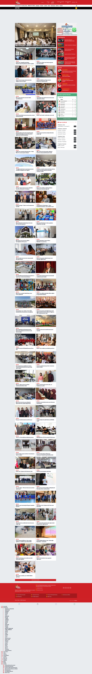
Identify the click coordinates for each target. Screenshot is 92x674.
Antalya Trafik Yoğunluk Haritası (52, 594)
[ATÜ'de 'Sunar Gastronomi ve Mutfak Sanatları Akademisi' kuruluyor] (25, 179)
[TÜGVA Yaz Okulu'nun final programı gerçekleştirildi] (46, 54)
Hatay (6, 645)
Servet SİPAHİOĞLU (66, 79)
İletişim (18, 600)
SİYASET (41, 5)
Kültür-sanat (7, 639)
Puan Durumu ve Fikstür (66, 594)
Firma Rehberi (6, 655)
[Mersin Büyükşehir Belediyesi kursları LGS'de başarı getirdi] (25, 214)
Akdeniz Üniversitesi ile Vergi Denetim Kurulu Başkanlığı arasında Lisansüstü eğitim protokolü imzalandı (24, 134)
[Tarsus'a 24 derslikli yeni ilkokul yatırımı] (25, 429)
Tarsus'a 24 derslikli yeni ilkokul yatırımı (25, 437)
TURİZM (61, 5)
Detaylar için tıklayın (67, 118)
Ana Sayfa (5, 606)
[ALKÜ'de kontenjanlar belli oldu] (46, 463)
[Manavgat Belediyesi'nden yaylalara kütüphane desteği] (46, 214)
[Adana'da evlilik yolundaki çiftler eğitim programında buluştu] (46, 285)
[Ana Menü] (76, 6)
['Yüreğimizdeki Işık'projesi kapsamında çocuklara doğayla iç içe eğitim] (25, 160)
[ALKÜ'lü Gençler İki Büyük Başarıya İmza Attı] (25, 340)
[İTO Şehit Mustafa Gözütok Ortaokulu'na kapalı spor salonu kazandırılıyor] (25, 267)
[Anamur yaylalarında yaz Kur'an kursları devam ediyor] (46, 357)
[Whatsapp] (68, 588)
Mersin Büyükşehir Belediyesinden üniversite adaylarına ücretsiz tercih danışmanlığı (24, 330)
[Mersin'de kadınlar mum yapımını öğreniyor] (46, 549)
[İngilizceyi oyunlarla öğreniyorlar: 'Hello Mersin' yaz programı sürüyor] (25, 143)
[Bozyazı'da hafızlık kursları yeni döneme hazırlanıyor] (46, 394)
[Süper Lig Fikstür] (75, 122)
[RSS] (70, 588)
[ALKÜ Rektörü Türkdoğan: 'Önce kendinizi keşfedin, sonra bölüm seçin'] (46, 197)
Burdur (6, 644)
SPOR (49, 5)
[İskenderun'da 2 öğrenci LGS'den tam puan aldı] (46, 497)
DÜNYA (6, 632)
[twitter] (37, 604)
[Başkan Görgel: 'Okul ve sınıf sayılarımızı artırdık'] (25, 197)
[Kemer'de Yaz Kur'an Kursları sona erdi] (46, 107)
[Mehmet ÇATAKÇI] (60, 75)
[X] (65, 588)
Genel (6, 633)
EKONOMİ (53, 5)
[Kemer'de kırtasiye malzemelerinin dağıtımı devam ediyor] (25, 71)
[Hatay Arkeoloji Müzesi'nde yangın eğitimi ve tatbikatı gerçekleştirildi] (25, 532)
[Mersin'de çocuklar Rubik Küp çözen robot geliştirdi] (25, 285)
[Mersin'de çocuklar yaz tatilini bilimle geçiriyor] (25, 567)
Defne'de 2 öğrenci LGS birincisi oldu (24, 471)
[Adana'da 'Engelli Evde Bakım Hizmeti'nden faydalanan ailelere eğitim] (25, 54)
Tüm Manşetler (19, 596)
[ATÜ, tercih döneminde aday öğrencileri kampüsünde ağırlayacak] (46, 514)
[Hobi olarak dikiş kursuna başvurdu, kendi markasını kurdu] (25, 107)
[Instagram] (67, 588)
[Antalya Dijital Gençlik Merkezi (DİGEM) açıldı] (46, 411)
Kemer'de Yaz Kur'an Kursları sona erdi (45, 115)
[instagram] (56, 604)
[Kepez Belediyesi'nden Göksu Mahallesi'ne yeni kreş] (46, 232)
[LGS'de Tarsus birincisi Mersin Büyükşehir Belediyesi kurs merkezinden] (46, 479)
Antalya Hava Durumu (35, 594)
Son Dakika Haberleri (35, 596)
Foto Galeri (5, 651)
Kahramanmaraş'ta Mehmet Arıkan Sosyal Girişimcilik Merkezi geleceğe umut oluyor (24, 367)
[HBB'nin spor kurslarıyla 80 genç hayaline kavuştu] (25, 497)
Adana (6, 643)
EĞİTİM (57, 5)
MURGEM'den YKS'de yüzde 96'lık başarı (46, 437)
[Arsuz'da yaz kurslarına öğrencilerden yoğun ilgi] (46, 124)
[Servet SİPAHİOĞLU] (60, 80)
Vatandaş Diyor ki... (65, 90)
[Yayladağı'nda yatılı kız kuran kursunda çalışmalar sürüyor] (46, 89)
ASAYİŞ (45, 5)
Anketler (5, 660)
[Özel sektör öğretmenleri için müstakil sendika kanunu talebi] (46, 267)
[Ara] (76, 2)
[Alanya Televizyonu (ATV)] (18, 2)
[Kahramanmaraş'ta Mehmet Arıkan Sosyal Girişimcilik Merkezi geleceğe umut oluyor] (25, 357)
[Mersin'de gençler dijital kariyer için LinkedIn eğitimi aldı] (46, 250)
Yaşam (6, 635)
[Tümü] (75, 67)
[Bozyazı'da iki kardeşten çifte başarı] (25, 411)
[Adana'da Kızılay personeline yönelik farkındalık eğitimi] (25, 549)
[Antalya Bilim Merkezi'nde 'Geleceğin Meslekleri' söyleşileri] (46, 532)
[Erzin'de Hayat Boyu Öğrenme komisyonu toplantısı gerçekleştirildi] (46, 445)
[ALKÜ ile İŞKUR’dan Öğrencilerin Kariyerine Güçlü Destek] (46, 71)
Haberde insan (8, 638)
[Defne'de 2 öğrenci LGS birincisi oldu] (25, 463)
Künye (16, 600)
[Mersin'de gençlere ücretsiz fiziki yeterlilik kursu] (25, 89)
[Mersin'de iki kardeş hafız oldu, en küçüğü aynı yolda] (46, 376)
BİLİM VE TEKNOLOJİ (9, 628)
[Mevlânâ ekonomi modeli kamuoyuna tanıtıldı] (46, 321)
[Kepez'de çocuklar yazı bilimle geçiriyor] (46, 340)
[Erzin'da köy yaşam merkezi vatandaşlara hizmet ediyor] (25, 445)
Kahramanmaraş (8, 650)
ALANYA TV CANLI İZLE (21, 5)
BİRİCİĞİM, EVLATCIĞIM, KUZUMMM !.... (68, 86)
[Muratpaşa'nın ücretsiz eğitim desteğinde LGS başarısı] (25, 232)
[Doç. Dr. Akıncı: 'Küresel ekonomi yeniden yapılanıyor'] (25, 479)
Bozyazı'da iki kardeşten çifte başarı (24, 419)
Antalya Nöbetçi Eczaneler (21, 594)
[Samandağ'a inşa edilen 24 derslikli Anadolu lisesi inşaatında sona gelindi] (25, 302)
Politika (6, 634)
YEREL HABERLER (8, 629)
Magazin (6, 640)
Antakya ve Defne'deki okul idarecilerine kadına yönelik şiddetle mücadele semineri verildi (46, 170)
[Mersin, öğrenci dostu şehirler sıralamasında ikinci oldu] (25, 376)
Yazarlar (5, 654)
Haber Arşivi (49, 596)
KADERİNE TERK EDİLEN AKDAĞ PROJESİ (67, 81)
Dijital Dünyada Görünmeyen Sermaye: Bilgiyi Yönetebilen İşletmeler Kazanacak (69, 72)
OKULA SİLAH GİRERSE (66, 76)
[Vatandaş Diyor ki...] (60, 89)
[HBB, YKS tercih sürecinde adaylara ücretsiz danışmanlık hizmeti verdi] (46, 143)
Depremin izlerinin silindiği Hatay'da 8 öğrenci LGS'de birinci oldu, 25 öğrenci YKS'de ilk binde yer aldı (45, 312)
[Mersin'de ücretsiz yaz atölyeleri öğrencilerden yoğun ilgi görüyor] (25, 394)
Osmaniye (7, 649)
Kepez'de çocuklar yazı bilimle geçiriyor (45, 348)
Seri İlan (4, 656)
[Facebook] (63, 588)
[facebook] (19, 604)
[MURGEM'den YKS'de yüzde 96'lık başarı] (46, 429)
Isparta (6, 646)
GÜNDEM (37, 5)
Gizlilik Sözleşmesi (23, 600)
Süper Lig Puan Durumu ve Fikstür (11, 668)
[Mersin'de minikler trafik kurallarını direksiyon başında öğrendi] (46, 179)
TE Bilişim (75, 600)
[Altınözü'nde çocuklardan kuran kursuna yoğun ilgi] (25, 514)
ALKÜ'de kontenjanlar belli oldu (44, 471)
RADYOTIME (32, 5)
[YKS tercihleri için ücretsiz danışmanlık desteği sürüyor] (25, 250)
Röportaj (5, 657)
